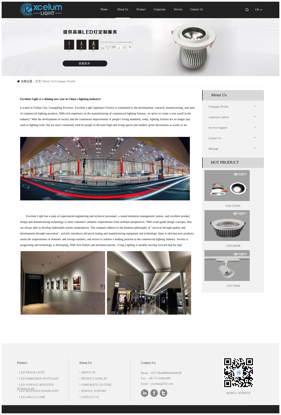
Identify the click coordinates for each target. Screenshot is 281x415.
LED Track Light (32, 372)
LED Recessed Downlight (39, 391)
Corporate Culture (96, 385)
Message (213, 148)
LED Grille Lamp (32, 397)
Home (104, 9)
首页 (38, 81)
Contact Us (196, 9)
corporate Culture (219, 117)
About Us (122, 9)
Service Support (218, 127)
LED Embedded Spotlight (39, 378)
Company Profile (65, 81)
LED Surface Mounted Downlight (35, 387)
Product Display (94, 378)
